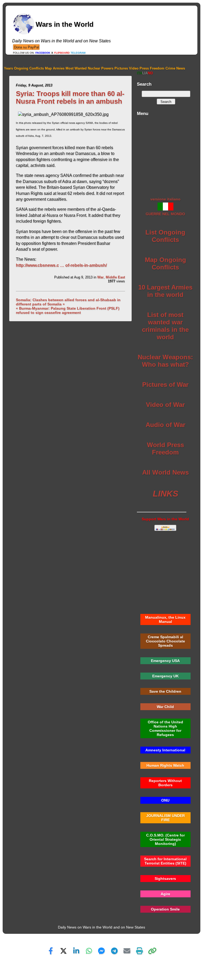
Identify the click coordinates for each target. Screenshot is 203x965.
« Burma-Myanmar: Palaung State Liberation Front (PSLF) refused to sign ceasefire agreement (67, 310)
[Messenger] (101, 950)
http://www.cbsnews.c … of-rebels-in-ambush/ (61, 265)
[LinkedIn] (76, 950)
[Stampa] (139, 950)
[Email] (127, 950)
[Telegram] (114, 950)
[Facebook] (50, 950)
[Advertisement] (165, 153)
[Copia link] (152, 950)
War (100, 277)
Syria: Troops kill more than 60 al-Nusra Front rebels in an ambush (70, 97)
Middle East (115, 277)
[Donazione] (26, 47)
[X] (63, 950)
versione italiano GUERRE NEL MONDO (165, 206)
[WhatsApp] (88, 950)
